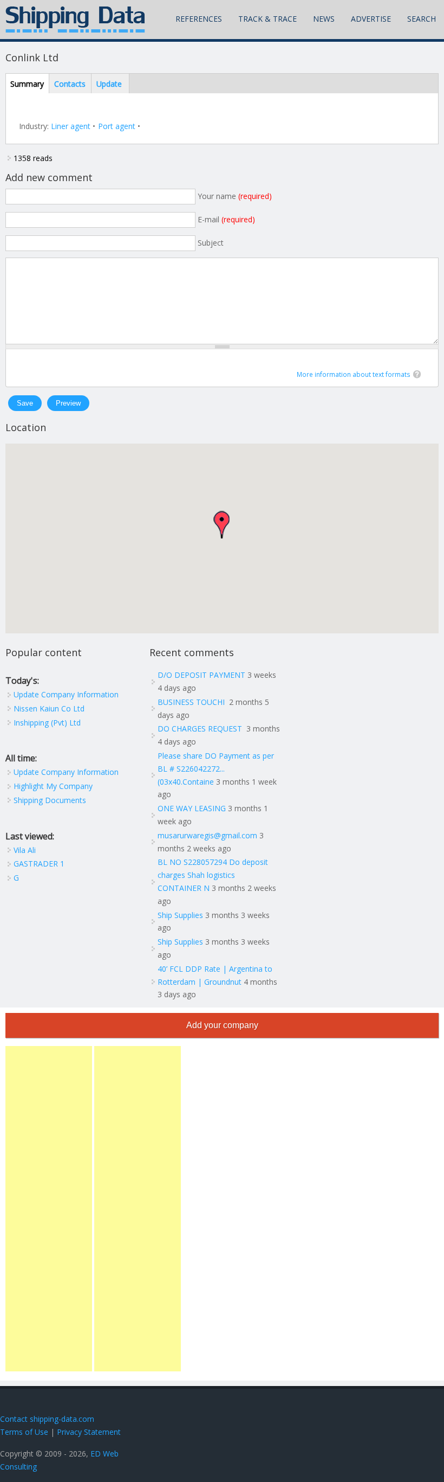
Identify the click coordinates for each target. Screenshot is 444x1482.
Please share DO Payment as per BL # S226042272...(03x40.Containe (216, 768)
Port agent (116, 126)
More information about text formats (353, 374)
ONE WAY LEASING (192, 808)
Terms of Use (24, 1432)
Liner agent (70, 126)
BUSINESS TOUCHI (192, 702)
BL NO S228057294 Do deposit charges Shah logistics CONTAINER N (213, 875)
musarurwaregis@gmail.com (207, 835)
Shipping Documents (50, 800)
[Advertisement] (48, 1208)
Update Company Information (66, 694)
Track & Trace (267, 19)
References (198, 19)
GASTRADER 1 (39, 863)
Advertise (371, 19)
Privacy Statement (89, 1432)
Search (421, 19)
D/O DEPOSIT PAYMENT (201, 675)
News (324, 19)
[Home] (75, 19)
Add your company (222, 1025)
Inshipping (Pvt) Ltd (47, 722)
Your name (235, 196)
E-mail (226, 219)
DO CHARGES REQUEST (201, 728)
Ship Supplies (180, 915)
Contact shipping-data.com (47, 1419)
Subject (211, 243)
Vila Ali (25, 850)
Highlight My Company (53, 786)
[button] (221, 524)
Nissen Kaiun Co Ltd (49, 708)
